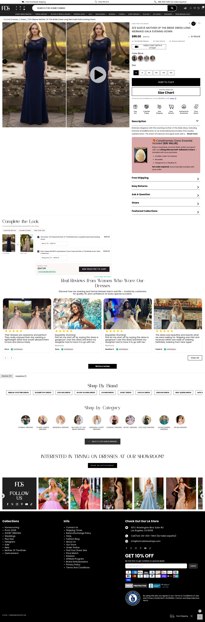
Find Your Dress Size (76, 550)
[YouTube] (26, 504)
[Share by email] (199, 23)
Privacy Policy (73, 564)
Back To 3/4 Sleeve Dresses (104, 441)
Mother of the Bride (15, 550)
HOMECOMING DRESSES (23, 14)
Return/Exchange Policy (78, 533)
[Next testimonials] (11, 357)
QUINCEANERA (100, 14)
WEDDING (112, 14)
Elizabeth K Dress (43, 392)
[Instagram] (20, 7)
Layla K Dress (143, 392)
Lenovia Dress (162, 392)
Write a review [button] (102, 366)
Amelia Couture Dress (18, 392)
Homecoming (12, 527)
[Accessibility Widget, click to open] (200, 611)
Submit (193, 566)
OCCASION (157, 14)
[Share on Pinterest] (196, 23)
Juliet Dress (125, 392)
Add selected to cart (94, 269)
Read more (59, 345)
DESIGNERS (168, 14)
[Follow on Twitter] (131, 548)
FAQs (68, 536)
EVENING (122, 14)
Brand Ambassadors (77, 561)
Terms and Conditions (78, 567)
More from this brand (140, 24)
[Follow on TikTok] (150, 548)
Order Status (73, 547)
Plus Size (9, 538)
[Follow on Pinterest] (140, 548)
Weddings (10, 536)
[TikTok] (24, 7)
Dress (23, 19)
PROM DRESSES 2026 (182, 14)
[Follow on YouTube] (145, 548)
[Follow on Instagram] (136, 548)
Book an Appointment (102, 465)
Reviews (70, 555)
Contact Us (72, 527)
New (7, 547)
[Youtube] (24, 9)
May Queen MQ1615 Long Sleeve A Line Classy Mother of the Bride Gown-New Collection (70, 252)
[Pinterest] (20, 9)
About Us (71, 541)
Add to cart (166, 82)
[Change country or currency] (185, 8)
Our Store (71, 544)
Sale (90, 14)
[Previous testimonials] (5, 357)
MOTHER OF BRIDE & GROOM (60, 14)
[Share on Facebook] (189, 23)
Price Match (72, 553)
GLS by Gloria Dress (86, 392)
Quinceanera (11, 553)
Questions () (20, 376)
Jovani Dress (107, 392)
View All (195, 358)
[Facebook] (16, 7)
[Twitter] (16, 9)
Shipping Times (74, 530)
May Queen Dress (183, 392)
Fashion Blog (72, 538)
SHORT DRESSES (133, 14)
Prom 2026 (10, 530)
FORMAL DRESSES (41, 14)
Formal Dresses (11, 19)
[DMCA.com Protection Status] (136, 586)
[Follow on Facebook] (126, 548)
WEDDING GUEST (79, 14)
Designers (10, 541)
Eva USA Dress (63, 392)
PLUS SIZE (146, 14)
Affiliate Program (75, 558)
